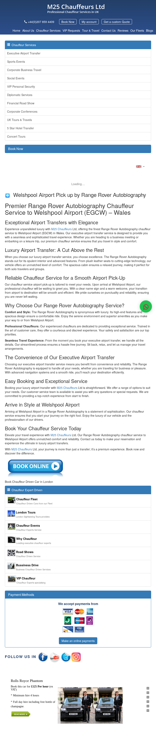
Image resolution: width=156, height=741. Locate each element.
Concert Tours (16, 136)
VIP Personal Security (21, 86)
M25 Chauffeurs (61, 229)
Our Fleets (137, 30)
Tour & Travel (90, 30)
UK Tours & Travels (19, 120)
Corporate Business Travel (24, 70)
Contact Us (108, 30)
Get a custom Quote (117, 22)
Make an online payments (78, 641)
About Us (28, 30)
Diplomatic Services (19, 95)
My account (89, 22)
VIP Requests (71, 30)
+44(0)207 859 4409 (41, 22)
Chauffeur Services (48, 30)
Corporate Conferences (22, 111)
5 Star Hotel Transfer (20, 128)
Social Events (15, 78)
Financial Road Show (20, 103)
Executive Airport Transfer (23, 53)
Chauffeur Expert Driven (26, 490)
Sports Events (16, 61)
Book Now (67, 22)
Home (16, 30)
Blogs (149, 30)
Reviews (123, 30)
